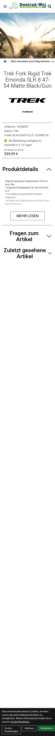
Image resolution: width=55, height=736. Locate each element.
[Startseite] (5, 61)
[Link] (5, 6)
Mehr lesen (27, 216)
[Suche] (49, 6)
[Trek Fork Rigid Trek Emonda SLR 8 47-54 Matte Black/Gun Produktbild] (27, 100)
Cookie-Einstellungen (11, 730)
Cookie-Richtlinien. (20, 721)
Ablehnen (29, 728)
